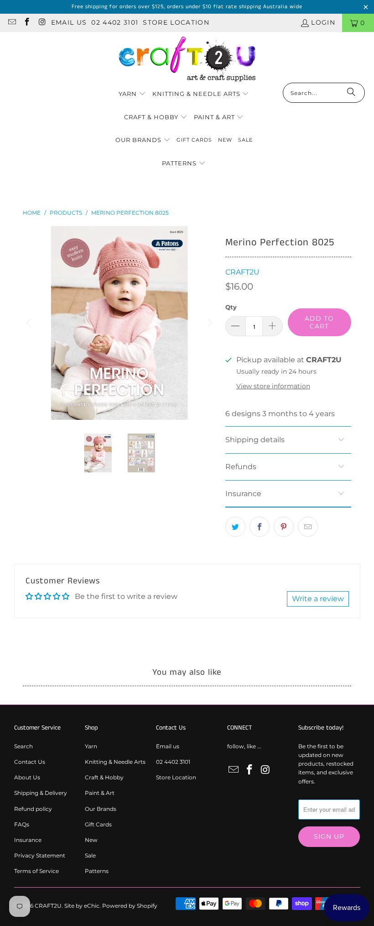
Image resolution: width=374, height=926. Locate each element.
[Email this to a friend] (308, 527)
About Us (27, 777)
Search (23, 746)
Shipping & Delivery (40, 792)
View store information (273, 386)
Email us (69, 22)
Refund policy (33, 808)
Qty (231, 307)
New (91, 839)
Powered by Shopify (129, 905)
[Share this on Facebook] (259, 527)
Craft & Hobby (104, 777)
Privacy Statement (39, 855)
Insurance (28, 839)
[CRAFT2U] (187, 60)
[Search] (351, 93)
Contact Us (29, 761)
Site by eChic (81, 905)
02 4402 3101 (114, 22)
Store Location (176, 22)
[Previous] (29, 323)
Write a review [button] (318, 598)
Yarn (91, 746)
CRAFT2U (242, 272)
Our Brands (100, 808)
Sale (90, 855)
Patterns (97, 871)
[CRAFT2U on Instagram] (42, 23)
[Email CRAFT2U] (11, 23)
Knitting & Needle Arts (115, 761)
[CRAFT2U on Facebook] (26, 23)
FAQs (21, 824)
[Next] (209, 323)
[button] (132, 94)
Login (323, 22)
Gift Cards (98, 824)
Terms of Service (36, 871)
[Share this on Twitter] (235, 527)
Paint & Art (99, 792)
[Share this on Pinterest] (284, 527)
